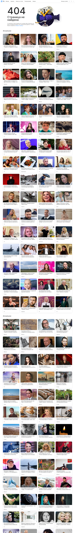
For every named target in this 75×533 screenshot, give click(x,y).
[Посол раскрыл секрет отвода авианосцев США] (11, 252)
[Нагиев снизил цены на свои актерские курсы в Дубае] (64, 339)
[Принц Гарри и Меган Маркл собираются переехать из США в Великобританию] (11, 322)
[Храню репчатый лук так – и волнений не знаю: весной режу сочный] (11, 357)
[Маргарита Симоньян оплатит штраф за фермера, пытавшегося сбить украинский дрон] (11, 432)
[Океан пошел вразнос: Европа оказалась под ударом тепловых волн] (64, 77)
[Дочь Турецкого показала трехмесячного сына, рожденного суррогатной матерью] (64, 252)
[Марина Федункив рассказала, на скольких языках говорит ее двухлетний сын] (28, 112)
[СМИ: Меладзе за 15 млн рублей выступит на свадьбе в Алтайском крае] (46, 164)
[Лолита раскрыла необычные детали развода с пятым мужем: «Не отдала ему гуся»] (11, 182)
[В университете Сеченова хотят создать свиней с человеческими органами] (46, 467)
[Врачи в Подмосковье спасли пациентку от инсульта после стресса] (28, 374)
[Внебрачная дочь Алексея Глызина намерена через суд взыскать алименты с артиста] (11, 129)
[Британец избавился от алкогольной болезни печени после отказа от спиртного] (64, 322)
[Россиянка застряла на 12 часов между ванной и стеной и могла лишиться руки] (28, 322)
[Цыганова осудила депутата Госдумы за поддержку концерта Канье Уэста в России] (11, 42)
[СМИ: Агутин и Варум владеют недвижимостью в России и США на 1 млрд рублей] (11, 112)
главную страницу (19, 25)
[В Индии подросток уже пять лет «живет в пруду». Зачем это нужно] (28, 94)
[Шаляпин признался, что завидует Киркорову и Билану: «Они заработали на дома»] (46, 42)
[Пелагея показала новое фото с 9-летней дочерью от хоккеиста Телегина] (46, 485)
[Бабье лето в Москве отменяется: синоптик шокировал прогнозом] (64, 450)
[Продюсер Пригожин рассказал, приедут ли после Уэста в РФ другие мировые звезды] (46, 217)
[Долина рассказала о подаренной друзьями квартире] (28, 287)
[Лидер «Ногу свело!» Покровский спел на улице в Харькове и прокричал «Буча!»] (46, 252)
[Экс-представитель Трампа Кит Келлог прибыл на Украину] (64, 287)
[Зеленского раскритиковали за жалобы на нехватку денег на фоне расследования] (28, 217)
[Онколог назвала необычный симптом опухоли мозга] (64, 485)
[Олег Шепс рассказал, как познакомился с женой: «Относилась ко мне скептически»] (11, 339)
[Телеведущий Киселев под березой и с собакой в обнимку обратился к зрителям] (46, 415)
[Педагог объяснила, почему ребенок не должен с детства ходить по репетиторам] (64, 199)
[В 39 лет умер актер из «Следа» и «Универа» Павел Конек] (46, 77)
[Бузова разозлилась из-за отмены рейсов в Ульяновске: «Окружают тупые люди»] (11, 304)
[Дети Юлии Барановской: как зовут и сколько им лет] (28, 467)
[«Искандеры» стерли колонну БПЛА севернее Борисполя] (28, 269)
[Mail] (1, 1)
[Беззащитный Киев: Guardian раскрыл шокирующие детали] (64, 374)
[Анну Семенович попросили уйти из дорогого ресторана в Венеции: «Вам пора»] (64, 432)
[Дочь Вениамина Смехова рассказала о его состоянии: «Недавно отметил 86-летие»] (46, 287)
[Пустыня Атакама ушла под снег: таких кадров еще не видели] (11, 502)
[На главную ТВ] (3, 1)
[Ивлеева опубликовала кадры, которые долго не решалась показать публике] (46, 147)
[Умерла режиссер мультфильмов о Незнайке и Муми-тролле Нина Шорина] (11, 485)
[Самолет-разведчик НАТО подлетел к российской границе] (46, 94)
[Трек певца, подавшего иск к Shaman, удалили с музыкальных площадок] (28, 147)
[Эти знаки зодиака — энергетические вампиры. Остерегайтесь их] (46, 432)
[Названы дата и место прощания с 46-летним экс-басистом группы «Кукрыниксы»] (11, 520)
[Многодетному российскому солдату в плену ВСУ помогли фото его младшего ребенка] (11, 397)
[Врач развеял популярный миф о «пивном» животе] (28, 304)
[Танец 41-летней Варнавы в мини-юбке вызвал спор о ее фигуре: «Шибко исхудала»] (64, 217)
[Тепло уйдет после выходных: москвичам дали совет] (46, 182)
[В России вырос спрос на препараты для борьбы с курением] (46, 339)
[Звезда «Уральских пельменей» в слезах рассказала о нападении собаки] (64, 182)
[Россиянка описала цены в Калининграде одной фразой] (28, 182)
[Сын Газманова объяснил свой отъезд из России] (64, 415)
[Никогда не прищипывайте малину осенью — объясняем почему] (46, 59)
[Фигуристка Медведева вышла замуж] (46, 112)
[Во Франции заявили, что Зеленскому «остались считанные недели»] (64, 42)
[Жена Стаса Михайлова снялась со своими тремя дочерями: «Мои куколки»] (28, 59)
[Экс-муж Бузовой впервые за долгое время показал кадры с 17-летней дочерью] (11, 199)
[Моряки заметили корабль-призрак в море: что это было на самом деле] (11, 467)
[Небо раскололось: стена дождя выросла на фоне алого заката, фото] (46, 357)
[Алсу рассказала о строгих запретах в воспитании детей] (28, 252)
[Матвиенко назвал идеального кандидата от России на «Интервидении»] (11, 269)
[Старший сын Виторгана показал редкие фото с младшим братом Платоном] (11, 164)
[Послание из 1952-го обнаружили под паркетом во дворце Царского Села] (28, 397)
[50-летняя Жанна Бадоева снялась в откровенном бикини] (28, 77)
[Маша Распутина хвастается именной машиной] (64, 234)
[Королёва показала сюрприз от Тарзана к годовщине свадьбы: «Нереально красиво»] (64, 112)
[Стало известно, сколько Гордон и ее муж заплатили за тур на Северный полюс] (11, 147)
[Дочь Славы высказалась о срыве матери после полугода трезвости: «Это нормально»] (28, 520)
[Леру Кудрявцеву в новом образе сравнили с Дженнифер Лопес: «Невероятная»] (46, 304)
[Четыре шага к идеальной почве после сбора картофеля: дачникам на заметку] (64, 129)
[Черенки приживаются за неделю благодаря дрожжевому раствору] (64, 467)
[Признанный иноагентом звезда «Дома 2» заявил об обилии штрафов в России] (46, 129)
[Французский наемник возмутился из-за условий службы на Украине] (11, 415)
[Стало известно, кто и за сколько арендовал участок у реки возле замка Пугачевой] (46, 520)
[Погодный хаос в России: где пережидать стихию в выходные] (11, 287)
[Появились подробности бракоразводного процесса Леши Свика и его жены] (11, 374)
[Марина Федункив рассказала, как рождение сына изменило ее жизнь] (46, 199)
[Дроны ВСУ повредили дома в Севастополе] (28, 199)
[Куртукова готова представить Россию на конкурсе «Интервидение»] (46, 269)
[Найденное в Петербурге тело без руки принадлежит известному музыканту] (28, 502)
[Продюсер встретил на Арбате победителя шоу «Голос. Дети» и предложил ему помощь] (64, 357)
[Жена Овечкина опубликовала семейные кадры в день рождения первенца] (64, 520)
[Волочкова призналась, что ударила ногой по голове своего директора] (11, 94)
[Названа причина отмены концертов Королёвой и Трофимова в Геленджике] (28, 129)
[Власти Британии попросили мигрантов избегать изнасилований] (46, 450)
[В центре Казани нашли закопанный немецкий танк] (28, 415)
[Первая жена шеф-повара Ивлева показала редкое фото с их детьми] (64, 59)
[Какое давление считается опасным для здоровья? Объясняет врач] (64, 397)
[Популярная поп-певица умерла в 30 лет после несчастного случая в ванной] (64, 502)
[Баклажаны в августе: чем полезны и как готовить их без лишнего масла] (28, 164)
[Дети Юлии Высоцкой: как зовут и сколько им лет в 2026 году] (28, 42)
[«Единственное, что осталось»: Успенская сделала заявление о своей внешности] (11, 217)
